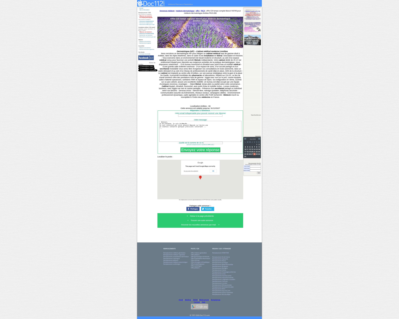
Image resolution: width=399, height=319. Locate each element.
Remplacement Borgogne (220, 266)
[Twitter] (207, 208)
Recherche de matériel (145, 43)
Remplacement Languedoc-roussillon (223, 279)
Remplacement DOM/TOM (220, 253)
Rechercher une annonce (145, 35)
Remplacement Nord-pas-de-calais (222, 287)
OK (213, 171)
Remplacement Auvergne (220, 263)
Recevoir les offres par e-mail (146, 24)
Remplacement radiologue (171, 258)
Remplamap (215, 300)
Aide (203, 302)
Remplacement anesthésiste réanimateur (176, 256)
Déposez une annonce (145, 32)
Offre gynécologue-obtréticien (200, 256)
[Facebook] (193, 208)
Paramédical (188, 4)
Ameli (181, 300)
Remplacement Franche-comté (221, 276)
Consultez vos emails (144, 54)
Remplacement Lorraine (219, 283)
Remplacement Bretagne (220, 268)
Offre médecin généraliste (199, 253)
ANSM (195, 300)
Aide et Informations (144, 9)
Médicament (204, 300)
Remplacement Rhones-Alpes (221, 294)
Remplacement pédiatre (170, 260)
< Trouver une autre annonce (200, 220)
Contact (197, 302)
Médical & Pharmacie (175, 4)
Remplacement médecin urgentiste (174, 255)
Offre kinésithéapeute (197, 264)
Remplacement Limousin (220, 281)
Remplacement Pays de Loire (221, 291)
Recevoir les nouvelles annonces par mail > (200, 225)
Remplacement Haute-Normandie (222, 277)
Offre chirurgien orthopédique (200, 262)
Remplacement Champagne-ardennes (224, 272)
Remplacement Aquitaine (220, 259)
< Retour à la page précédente (200, 216)
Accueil (141, 8)
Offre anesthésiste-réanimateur (200, 258)
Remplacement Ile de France (221, 257)
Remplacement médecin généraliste (174, 253)
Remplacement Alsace (219, 261)
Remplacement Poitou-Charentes (222, 292)
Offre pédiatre (195, 255)
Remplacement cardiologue (171, 264)
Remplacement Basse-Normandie (222, 264)
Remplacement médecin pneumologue (175, 262)
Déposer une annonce (145, 41)
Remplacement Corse (218, 274)
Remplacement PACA (218, 289)
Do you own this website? (191, 171)
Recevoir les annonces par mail (147, 37)
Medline (188, 300)
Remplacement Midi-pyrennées (222, 285)
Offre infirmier (195, 260)
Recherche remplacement (146, 22)
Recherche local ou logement (146, 49)
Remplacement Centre (219, 270)
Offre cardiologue (196, 266)
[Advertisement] (252, 78)
